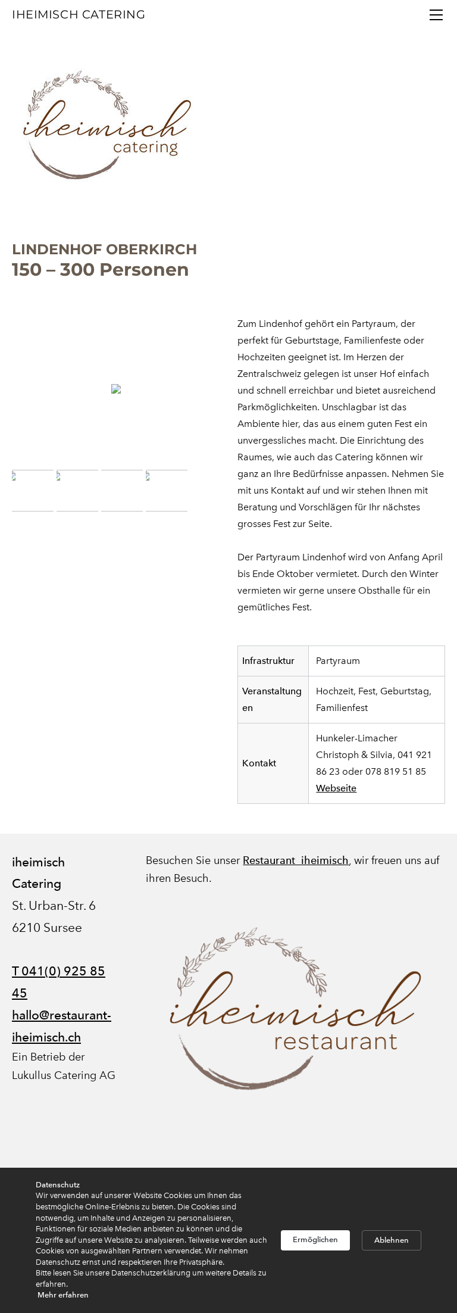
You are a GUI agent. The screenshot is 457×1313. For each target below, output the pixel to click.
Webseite (336, 788)
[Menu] (436, 15)
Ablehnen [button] (391, 1240)
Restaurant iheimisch (296, 860)
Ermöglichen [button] (315, 1239)
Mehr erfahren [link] (63, 1294)
